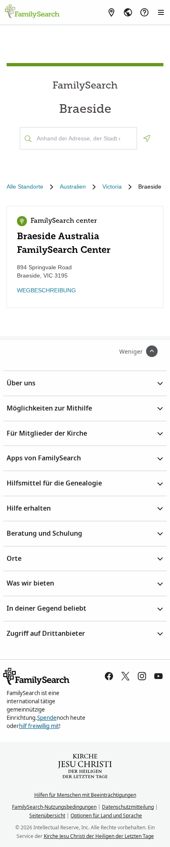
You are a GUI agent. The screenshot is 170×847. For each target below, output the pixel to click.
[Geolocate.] (147, 138)
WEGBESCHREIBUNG (46, 290)
